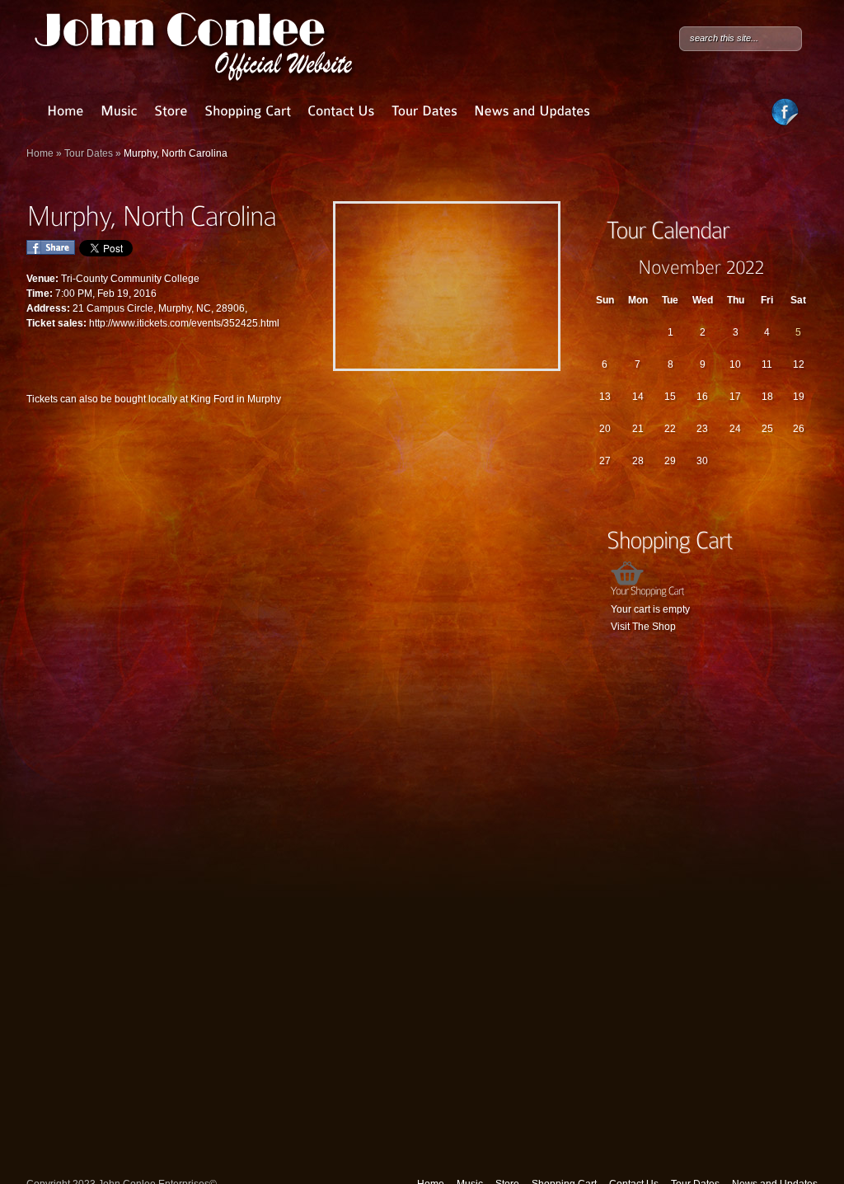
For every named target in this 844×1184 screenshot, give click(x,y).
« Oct (599, 267)
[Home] (65, 111)
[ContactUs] (341, 111)
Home (40, 153)
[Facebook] (785, 123)
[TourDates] (424, 111)
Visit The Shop (643, 626)
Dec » (804, 267)
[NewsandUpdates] (532, 111)
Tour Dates (88, 153)
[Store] (171, 111)
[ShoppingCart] (247, 111)
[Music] (119, 111)
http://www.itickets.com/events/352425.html (184, 323)
